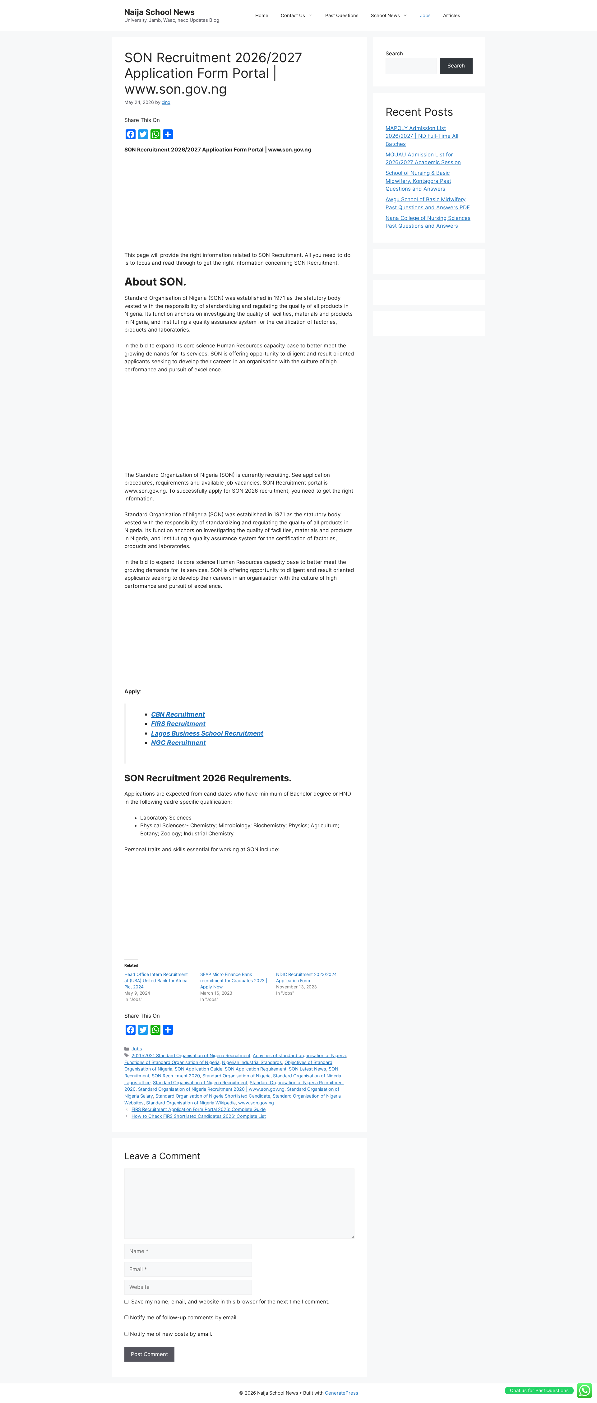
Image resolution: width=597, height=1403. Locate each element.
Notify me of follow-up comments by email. (184, 1317)
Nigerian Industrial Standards (252, 1062)
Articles (451, 15)
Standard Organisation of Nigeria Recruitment (200, 1082)
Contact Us (293, 15)
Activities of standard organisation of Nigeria (299, 1055)
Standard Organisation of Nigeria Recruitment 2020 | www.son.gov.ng (211, 1089)
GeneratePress (341, 1393)
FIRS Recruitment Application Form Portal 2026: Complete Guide (199, 1109)
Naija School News (159, 12)
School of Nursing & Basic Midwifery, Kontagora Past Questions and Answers (418, 181)
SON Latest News (307, 1068)
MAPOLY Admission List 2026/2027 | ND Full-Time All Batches (422, 136)
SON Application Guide (198, 1068)
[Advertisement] (239, 205)
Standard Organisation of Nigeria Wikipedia (191, 1102)
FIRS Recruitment (178, 723)
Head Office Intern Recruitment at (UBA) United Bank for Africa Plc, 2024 (156, 980)
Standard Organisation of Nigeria (236, 1075)
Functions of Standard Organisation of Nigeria (172, 1062)
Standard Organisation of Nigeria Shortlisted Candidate (212, 1096)
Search (394, 53)
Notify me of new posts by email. (171, 1334)
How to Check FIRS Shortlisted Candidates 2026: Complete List (199, 1116)
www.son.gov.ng (256, 1102)
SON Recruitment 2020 (176, 1075)
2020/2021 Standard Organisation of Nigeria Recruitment (191, 1055)
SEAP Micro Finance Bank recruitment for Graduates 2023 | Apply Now (233, 980)
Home (261, 15)
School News (385, 15)
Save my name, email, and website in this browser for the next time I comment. (230, 1301)
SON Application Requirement (255, 1068)
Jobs (425, 15)
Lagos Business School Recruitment (207, 733)
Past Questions (342, 15)
